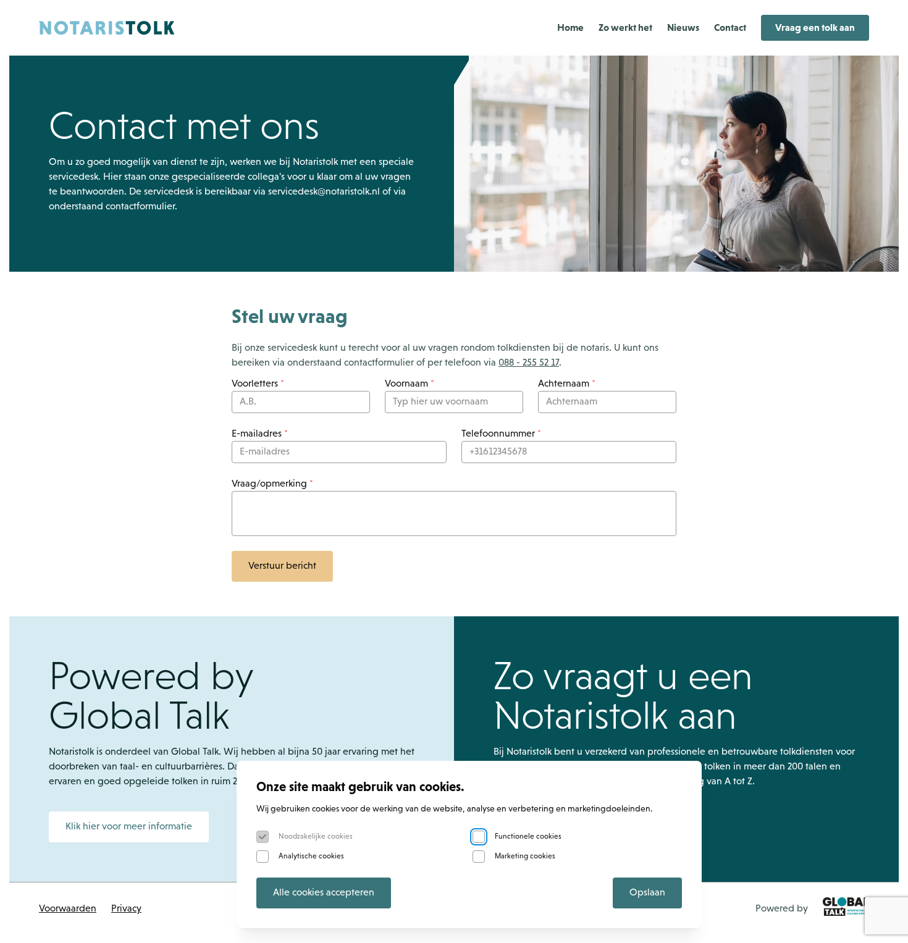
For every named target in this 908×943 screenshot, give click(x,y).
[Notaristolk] (107, 27)
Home (570, 27)
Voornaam (409, 384)
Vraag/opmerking (272, 484)
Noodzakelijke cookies (316, 836)
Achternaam (566, 384)
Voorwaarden (67, 909)
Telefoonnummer (501, 434)
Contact (730, 27)
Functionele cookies (528, 836)
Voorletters (258, 384)
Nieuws (683, 27)
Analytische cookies (311, 856)
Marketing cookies (525, 856)
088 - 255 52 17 (528, 363)
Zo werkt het (625, 27)
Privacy (126, 909)
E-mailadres (260, 434)
